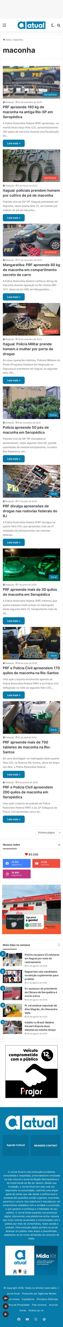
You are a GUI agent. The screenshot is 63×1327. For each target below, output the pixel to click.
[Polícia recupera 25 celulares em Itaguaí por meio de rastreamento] (12, 959)
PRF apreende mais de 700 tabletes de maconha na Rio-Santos (27, 747)
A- (5, 1314)
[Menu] (4, 26)
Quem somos (12, 1299)
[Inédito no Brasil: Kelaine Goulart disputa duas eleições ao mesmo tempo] (12, 1027)
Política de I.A (36, 1310)
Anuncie (53, 1304)
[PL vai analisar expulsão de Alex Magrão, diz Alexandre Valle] (12, 1010)
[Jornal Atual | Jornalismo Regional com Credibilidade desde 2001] (32, 25)
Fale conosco (39, 1304)
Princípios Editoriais (47, 1299)
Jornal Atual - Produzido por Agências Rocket (31, 1293)
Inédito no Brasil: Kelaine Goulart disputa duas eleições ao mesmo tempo (40, 1026)
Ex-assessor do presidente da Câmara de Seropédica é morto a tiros (41, 992)
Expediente (28, 1299)
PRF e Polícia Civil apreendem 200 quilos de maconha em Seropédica (28, 792)
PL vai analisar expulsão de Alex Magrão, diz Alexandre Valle (41, 1009)
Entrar (23, 1310)
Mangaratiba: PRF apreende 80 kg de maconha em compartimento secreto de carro (31, 270)
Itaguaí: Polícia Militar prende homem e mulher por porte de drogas (28, 349)
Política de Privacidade (17, 1304)
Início (8, 39)
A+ (5, 1298)
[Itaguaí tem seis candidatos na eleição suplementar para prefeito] (12, 976)
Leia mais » (13, 143)
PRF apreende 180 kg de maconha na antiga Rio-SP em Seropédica (28, 112)
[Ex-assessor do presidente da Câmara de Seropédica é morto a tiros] (12, 993)
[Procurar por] (58, 26)
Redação (9, 102)
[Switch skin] (52, 26)
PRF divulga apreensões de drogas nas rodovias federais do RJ (30, 511)
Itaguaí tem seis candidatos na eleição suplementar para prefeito (41, 975)
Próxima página (46, 832)
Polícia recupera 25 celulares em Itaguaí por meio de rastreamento (42, 958)
